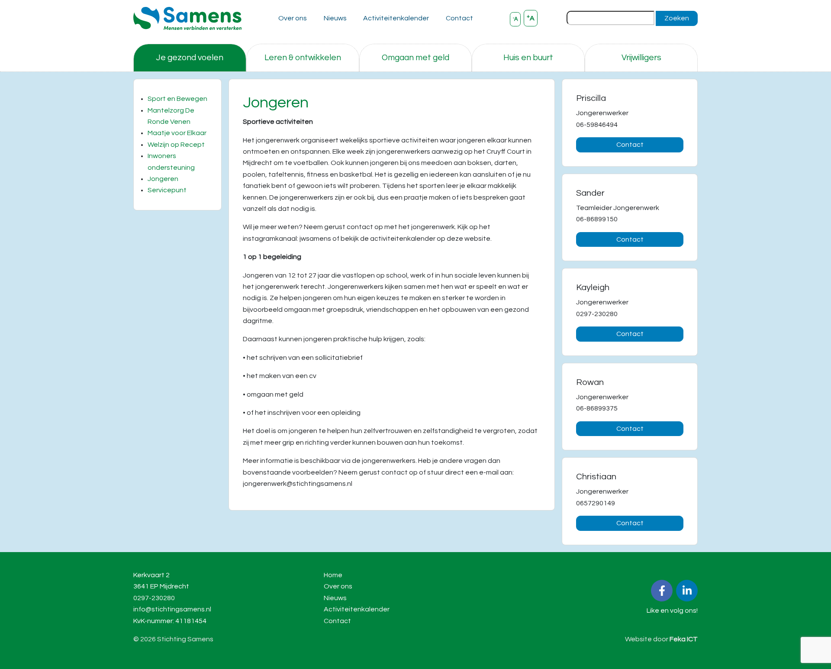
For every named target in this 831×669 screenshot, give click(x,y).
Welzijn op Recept (176, 144)
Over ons (292, 18)
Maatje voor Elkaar (177, 132)
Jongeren (163, 178)
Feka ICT (684, 639)
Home (333, 575)
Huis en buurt (528, 57)
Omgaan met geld (415, 57)
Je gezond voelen (189, 57)
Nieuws (335, 18)
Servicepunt (167, 190)
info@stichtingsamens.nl (172, 609)
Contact (459, 18)
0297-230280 (154, 598)
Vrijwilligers (641, 57)
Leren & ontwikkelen (302, 57)
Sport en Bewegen (177, 98)
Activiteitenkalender (396, 18)
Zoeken (676, 18)
